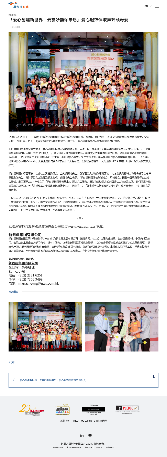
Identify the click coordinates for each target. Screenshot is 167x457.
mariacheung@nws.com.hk (38, 283)
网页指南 (99, 447)
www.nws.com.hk (81, 226)
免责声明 (88, 447)
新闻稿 (12, 14)
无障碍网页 (110, 447)
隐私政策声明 (58, 447)
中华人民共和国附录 (74, 447)
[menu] (157, 6)
